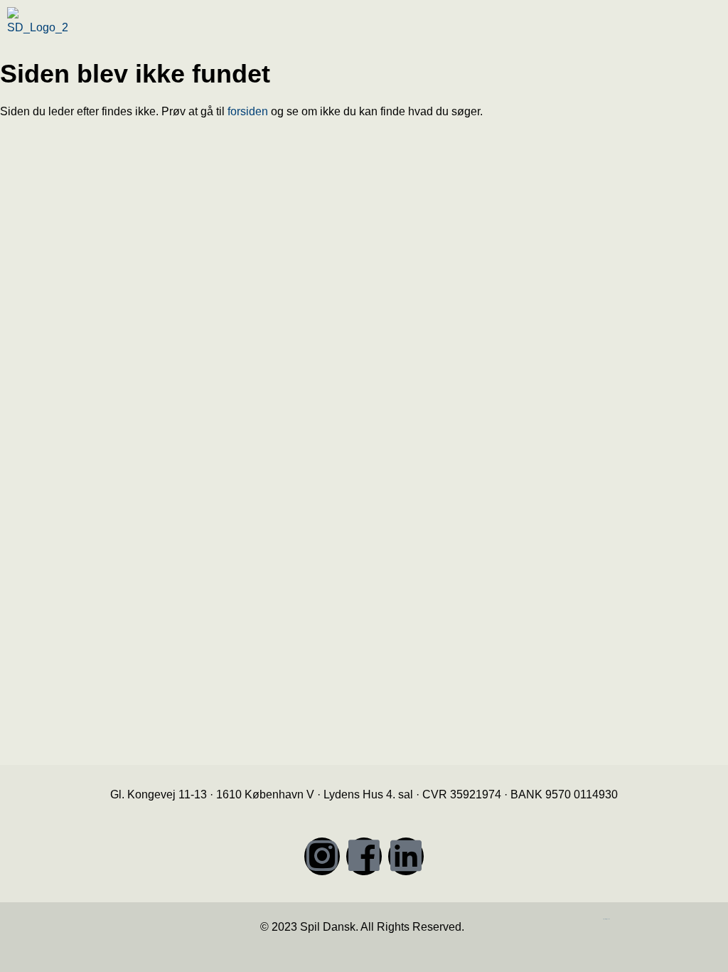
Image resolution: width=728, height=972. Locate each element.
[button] (547, 31)
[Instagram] (322, 856)
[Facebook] (364, 856)
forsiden (248, 111)
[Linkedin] (406, 856)
